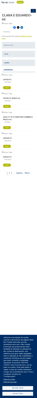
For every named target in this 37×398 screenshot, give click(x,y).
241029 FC (7, 138)
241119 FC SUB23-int (11, 98)
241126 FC (7, 80)
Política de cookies (9, 379)
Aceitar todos (18, 393)
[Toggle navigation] (33, 11)
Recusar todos (17, 388)
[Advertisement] (18, 198)
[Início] (8, 2)
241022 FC (7, 157)
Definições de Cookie (10, 382)
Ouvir (21, 2)
